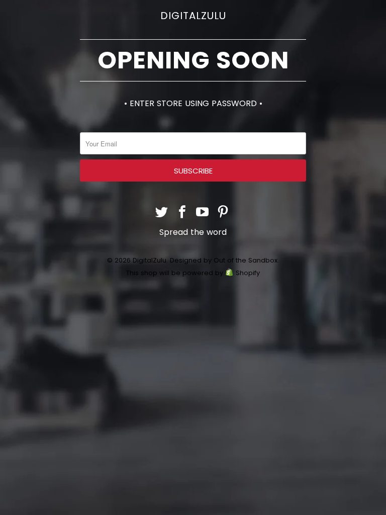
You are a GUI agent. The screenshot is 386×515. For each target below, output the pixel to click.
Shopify (248, 273)
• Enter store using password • (193, 103)
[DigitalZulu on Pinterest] (223, 213)
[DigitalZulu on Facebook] (182, 213)
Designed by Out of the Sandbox (223, 260)
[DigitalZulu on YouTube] (203, 213)
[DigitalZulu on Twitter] (161, 213)
